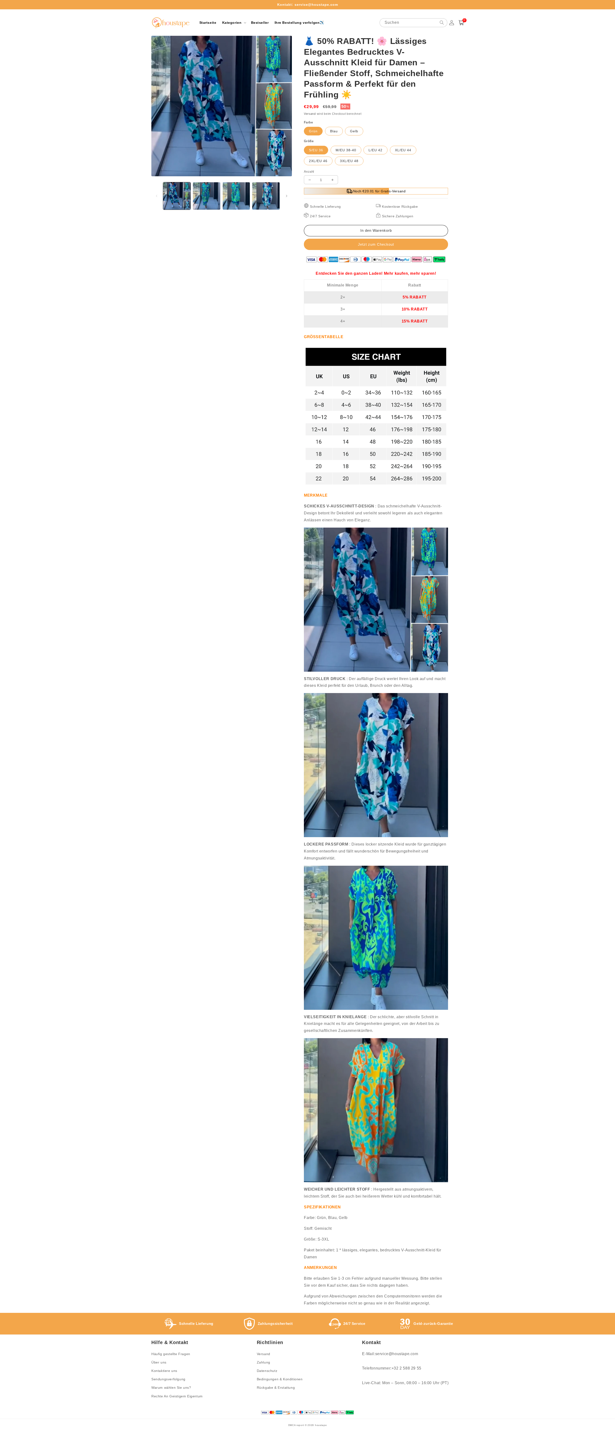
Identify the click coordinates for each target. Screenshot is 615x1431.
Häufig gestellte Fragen (170, 1354)
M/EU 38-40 (346, 150)
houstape (321, 1425)
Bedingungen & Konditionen (280, 1379)
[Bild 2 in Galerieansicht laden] (206, 196)
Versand (310, 114)
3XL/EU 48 (349, 161)
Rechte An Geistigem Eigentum (177, 1396)
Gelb (354, 131)
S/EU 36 (316, 150)
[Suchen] (442, 22)
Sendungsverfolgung (168, 1379)
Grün (313, 131)
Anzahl (309, 171)
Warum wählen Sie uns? (171, 1387)
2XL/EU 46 (318, 161)
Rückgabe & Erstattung (276, 1387)
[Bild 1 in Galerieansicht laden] (177, 196)
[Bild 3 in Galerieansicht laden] (236, 196)
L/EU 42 (375, 150)
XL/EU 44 (403, 150)
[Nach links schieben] (156, 196)
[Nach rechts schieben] (286, 196)
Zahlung (263, 1362)
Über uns (158, 1362)
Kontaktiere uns (164, 1371)
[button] (233, 23)
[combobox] (413, 22)
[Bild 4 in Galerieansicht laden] (266, 196)
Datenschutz (267, 1371)
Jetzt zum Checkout (376, 244)
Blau (334, 131)
